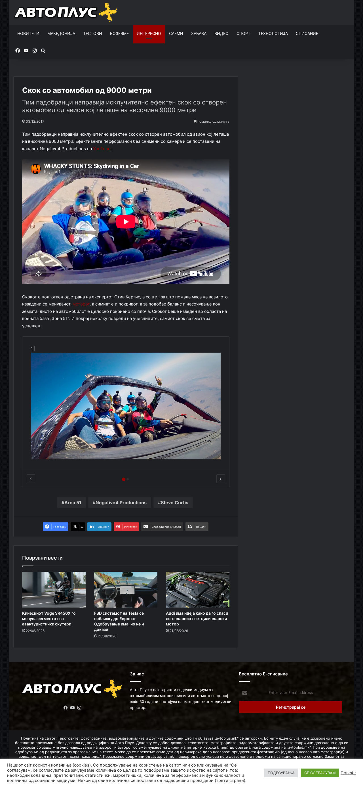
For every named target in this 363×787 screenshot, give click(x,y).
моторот (81, 304)
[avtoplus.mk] (66, 12)
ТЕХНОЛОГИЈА (273, 33)
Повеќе (348, 772)
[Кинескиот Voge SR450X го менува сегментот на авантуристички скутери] (54, 590)
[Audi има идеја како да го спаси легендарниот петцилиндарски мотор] (197, 590)
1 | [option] (34, 348)
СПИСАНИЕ (307, 33)
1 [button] (123, 479)
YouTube (102, 148)
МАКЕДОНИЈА (61, 33)
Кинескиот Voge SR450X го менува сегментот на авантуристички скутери (49, 618)
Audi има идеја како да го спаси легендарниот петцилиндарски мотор (197, 618)
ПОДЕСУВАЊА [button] (281, 773)
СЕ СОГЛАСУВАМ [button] (320, 773)
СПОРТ (243, 33)
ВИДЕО (221, 33)
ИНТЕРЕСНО (149, 33)
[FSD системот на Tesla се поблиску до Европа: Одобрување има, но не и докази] (126, 590)
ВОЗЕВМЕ (119, 33)
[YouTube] (72, 707)
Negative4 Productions (121, 502)
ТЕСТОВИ (92, 33)
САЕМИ (176, 33)
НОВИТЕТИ (28, 33)
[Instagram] (79, 707)
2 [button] (127, 479)
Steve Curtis (174, 502)
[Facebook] (65, 707)
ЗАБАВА (198, 33)
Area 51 (72, 502)
